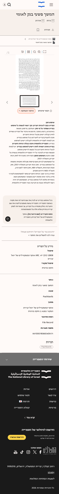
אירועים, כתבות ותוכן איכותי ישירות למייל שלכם (44, 437)
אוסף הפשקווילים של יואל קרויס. (40, 39)
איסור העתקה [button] (27, 110)
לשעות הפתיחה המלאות (42, 479)
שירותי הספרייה (42, 359)
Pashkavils (46, 347)
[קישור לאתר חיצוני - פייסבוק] (40, 452)
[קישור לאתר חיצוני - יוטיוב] (15, 452)
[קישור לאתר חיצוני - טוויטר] (35, 452)
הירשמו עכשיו (17, 437)
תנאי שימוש (43, 111)
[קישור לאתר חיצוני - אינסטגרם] (28, 452)
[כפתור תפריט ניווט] (51, 4)
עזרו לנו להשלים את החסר (42, 235)
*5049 (51, 472)
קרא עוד (30, 417)
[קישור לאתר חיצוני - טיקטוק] (22, 452)
